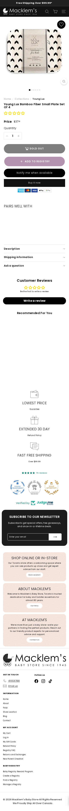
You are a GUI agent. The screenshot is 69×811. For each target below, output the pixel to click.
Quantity (10, 128)
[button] (14, 113)
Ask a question (14, 265)
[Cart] (55, 11)
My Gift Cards (9, 741)
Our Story (34, 606)
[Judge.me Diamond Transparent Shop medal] (17, 487)
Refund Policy (35, 435)
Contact (7, 720)
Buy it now (34, 182)
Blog (5, 716)
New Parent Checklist (13, 759)
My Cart (6, 733)
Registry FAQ (9, 750)
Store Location (34, 575)
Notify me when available (35, 173)
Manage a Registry (12, 784)
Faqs (5, 707)
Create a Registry (11, 775)
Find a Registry (10, 780)
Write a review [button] (35, 301)
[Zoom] (64, 81)
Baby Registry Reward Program (18, 771)
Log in (6, 737)
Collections (22, 99)
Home (8, 99)
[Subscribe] (55, 536)
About (6, 703)
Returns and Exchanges (14, 754)
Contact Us (34, 640)
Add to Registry (37, 161)
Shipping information (18, 257)
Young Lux (38, 99)
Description (12, 249)
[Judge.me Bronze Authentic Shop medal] (51, 487)
